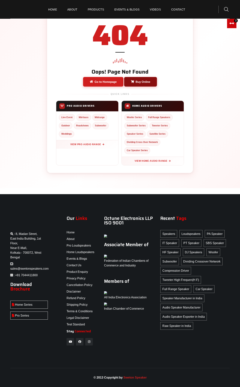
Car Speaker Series (137, 150)
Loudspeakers (191, 233)
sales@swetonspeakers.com (29, 268)
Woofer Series (134, 117)
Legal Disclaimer (78, 317)
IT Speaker (169, 243)
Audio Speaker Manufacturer (181, 307)
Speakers (168, 233)
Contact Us (74, 265)
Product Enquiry (77, 271)
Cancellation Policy (79, 285)
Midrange (100, 117)
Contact (178, 9)
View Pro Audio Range (85, 144)
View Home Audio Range (151, 161)
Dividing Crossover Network (201, 261)
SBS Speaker (215, 243)
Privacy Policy (76, 278)
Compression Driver (175, 270)
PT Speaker (191, 243)
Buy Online (143, 81)
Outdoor (65, 125)
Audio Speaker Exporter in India (183, 316)
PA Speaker (215, 233)
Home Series (23, 304)
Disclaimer (74, 291)
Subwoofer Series (136, 125)
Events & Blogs (127, 9)
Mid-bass (83, 117)
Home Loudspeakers (80, 252)
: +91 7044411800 (25, 275)
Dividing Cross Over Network (142, 142)
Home (52, 9)
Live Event (67, 117)
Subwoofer (100, 125)
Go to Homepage (105, 81)
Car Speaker (204, 289)
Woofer (213, 252)
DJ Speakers (193, 252)
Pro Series (21, 315)
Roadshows (82, 125)
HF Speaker (170, 252)
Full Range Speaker (175, 289)
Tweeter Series (160, 125)
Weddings (66, 134)
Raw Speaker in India (176, 325)
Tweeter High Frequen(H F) (180, 279)
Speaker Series (135, 134)
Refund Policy (76, 298)
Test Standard (76, 324)
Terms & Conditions (80, 311)
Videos (155, 9)
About (72, 9)
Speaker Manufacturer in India (182, 298)
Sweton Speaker (135, 377)
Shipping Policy (77, 304)
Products (96, 9)
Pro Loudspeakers (79, 245)
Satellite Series (157, 134)
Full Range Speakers (159, 117)
